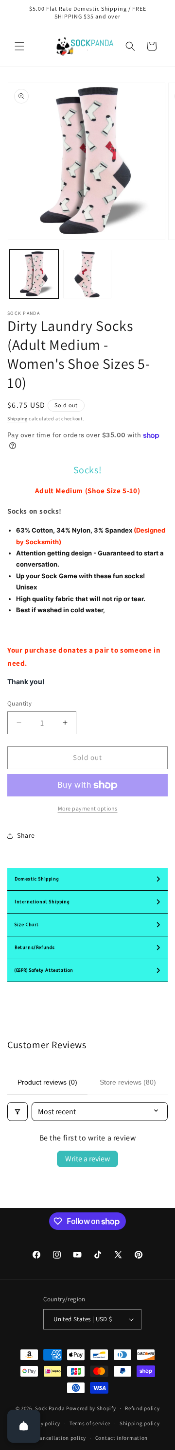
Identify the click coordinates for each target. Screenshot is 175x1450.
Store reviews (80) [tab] (128, 1082)
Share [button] (26, 835)
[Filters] (17, 1111)
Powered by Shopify (91, 1408)
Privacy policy (42, 1423)
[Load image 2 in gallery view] (87, 274)
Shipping (17, 418)
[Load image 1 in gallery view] (34, 274)
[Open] (23, 1426)
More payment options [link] (88, 808)
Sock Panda (50, 1408)
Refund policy (142, 1408)
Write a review (87, 1159)
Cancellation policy (61, 1437)
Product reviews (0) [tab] (47, 1082)
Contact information (121, 1437)
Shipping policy (140, 1423)
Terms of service (90, 1423)
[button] (19, 46)
